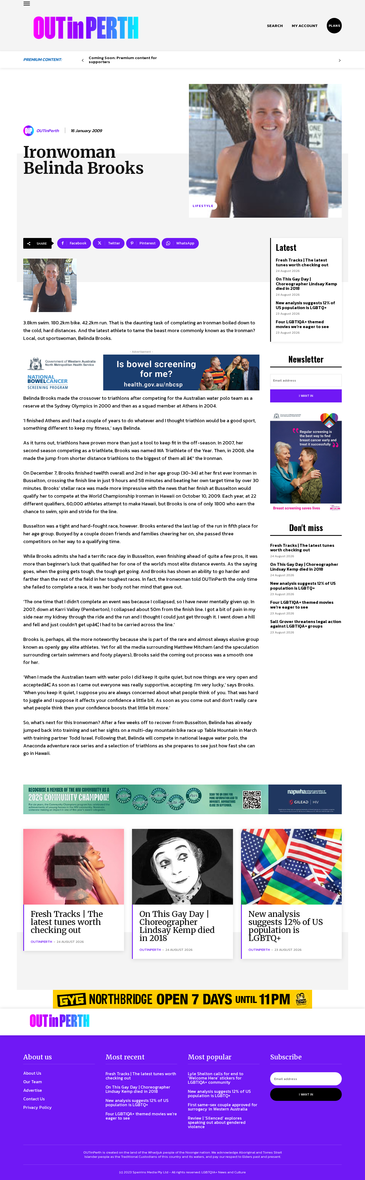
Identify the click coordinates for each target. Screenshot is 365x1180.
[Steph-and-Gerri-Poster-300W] (306, 462)
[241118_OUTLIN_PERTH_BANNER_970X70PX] (182, 999)
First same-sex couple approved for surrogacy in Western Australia (222, 1106)
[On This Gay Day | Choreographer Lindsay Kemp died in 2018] (182, 867)
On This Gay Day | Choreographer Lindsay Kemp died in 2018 (306, 283)
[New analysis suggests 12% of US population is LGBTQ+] (291, 867)
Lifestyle (203, 205)
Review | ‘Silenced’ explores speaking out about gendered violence (217, 1122)
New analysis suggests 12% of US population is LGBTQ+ (305, 305)
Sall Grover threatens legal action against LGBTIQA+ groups (305, 623)
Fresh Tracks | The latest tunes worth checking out (302, 262)
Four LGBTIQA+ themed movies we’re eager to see (302, 324)
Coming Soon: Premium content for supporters (123, 60)
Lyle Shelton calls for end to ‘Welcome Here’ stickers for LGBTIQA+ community (215, 1077)
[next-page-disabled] (339, 60)
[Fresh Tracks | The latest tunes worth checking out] (73, 867)
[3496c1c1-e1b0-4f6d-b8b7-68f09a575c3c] (182, 799)
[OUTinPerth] (29, 130)
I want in (306, 395)
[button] (275, 26)
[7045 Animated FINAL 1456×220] (141, 372)
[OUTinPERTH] (86, 27)
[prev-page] (82, 60)
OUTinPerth (47, 130)
